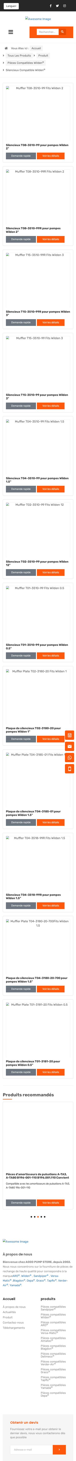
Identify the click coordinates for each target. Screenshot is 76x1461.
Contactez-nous (13, 1322)
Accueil (36, 48)
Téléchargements (14, 1328)
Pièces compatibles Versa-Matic (53, 1332)
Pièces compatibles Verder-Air (53, 1363)
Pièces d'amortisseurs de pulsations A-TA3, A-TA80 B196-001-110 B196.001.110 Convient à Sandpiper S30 (37, 1178)
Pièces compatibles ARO (53, 1324)
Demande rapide (21, 155)
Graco (41, 1280)
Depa (31, 1280)
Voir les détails (50, 155)
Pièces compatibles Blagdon (53, 1347)
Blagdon (19, 1280)
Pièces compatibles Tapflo (53, 1379)
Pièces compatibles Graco (53, 1371)
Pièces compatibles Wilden (26, 63)
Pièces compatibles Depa (53, 1394)
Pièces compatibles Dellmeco (53, 1355)
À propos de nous (14, 1307)
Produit (43, 55)
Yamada (15, 1285)
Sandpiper (41, 1276)
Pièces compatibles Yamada (53, 1387)
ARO (16, 1276)
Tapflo (52, 1280)
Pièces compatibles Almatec (53, 1340)
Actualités (9, 1312)
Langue (10, 6)
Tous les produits (19, 55)
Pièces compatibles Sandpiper (53, 1308)
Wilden (26, 1276)
